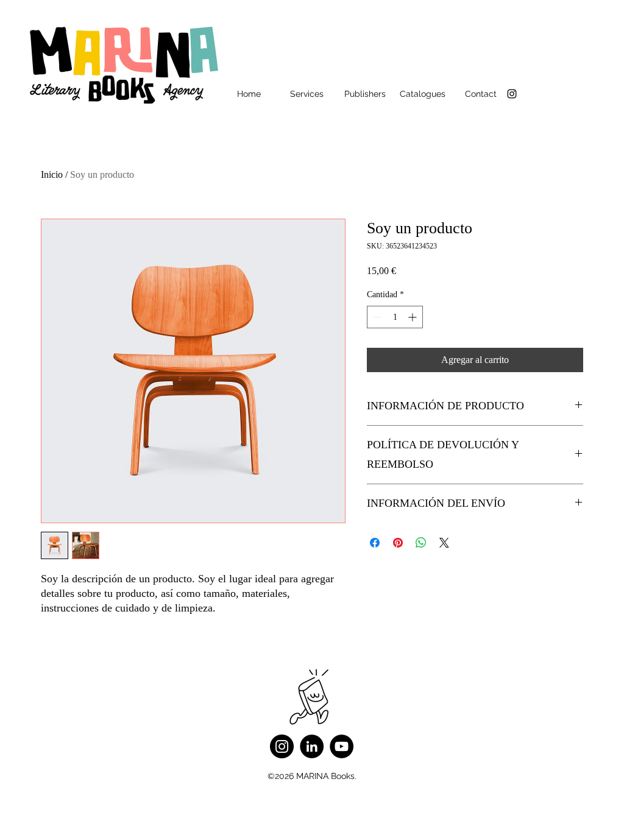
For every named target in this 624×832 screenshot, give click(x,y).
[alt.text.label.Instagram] (512, 94)
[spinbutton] (395, 317)
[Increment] (413, 317)
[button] (307, 94)
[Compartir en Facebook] (374, 542)
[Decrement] (376, 317)
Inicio (52, 174)
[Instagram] (282, 746)
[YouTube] (341, 746)
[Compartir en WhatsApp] (421, 542)
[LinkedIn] (312, 746)
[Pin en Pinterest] (398, 542)
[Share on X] (444, 542)
